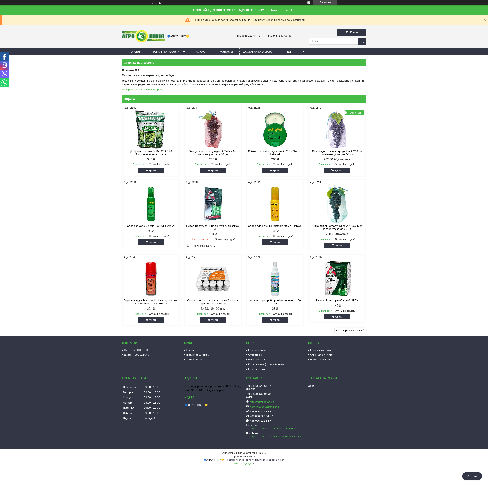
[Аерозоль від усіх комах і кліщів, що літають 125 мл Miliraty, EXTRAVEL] (151, 279)
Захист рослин (194, 359)
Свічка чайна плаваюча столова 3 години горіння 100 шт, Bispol (213, 302)
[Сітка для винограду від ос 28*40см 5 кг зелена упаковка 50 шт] (337, 204)
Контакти (226, 51)
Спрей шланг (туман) (322, 354)
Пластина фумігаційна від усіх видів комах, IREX (213, 227)
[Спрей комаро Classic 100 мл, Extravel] (151, 204)
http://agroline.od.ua (262, 401)
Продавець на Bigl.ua (244, 456)
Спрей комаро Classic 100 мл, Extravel (151, 225)
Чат (475, 476)
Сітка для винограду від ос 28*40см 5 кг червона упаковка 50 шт (213, 153)
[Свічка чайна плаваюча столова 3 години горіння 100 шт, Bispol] (212, 279)
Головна (135, 51)
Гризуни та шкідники (197, 354)
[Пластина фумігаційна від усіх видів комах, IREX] (212, 204)
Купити (153, 170)
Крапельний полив (320, 350)
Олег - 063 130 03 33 (136, 350)
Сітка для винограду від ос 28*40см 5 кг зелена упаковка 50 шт (337, 227)
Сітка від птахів (257, 369)
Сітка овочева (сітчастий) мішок (266, 364)
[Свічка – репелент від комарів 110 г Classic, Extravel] (275, 129)
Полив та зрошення (321, 359)
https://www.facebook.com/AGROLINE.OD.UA (277, 436)
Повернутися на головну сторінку (142, 89)
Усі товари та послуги (349, 330)
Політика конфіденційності (269, 460)
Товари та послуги (166, 51)
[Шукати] (362, 41)
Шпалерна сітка (257, 359)
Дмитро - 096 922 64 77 (137, 354)
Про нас (199, 51)
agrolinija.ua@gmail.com (265, 406)
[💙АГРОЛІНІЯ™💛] (143, 41)
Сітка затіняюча (257, 350)
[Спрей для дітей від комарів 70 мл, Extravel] (275, 204)
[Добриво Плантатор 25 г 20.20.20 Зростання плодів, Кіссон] (151, 129)
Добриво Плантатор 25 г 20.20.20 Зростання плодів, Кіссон (151, 153)
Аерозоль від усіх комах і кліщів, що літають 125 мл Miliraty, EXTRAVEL (151, 302)
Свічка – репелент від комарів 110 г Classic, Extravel (275, 153)
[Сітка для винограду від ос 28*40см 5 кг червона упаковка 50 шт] (212, 129)
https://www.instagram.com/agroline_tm (273, 428)
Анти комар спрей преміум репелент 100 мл (275, 302)
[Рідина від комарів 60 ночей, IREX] (337, 279)
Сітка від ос (255, 354)
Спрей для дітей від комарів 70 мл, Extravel (275, 225)
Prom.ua (262, 453)
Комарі (190, 350)
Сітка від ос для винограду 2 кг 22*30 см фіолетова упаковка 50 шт (337, 153)
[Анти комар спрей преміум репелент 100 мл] (275, 279)
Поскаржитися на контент (240, 460)
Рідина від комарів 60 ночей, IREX (337, 300)
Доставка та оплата (257, 51)
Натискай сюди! (281, 10)
